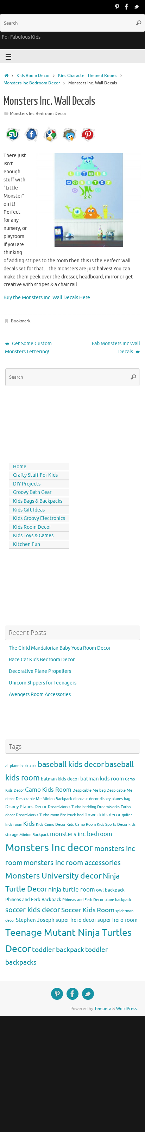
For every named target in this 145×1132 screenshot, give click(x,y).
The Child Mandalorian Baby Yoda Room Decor (60, 648)
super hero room (117, 920)
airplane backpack (21, 766)
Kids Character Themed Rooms (87, 75)
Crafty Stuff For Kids (35, 475)
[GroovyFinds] (117, 7)
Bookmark (20, 321)
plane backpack (118, 900)
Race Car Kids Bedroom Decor (42, 660)
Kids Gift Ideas (29, 510)
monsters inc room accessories (72, 862)
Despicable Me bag (89, 790)
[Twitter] (136, 7)
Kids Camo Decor (50, 824)
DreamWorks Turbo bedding (72, 807)
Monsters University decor (53, 876)
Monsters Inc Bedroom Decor (32, 83)
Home (19, 467)
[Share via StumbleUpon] (13, 141)
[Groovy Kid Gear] (127, 7)
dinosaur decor (86, 799)
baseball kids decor (71, 764)
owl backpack (110, 890)
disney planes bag (115, 799)
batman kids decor (60, 779)
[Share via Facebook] (31, 141)
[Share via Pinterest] (88, 141)
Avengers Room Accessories (40, 694)
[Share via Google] (50, 141)
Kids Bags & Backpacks (37, 501)
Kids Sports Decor (112, 824)
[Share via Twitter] (69, 141)
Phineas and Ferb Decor (82, 900)
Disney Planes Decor (26, 807)
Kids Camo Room (81, 824)
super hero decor (76, 920)
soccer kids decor (32, 909)
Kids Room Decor (33, 75)
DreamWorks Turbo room (37, 815)
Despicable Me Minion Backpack (44, 799)
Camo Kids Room (48, 789)
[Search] (138, 23)
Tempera (102, 1008)
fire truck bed (71, 815)
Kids (29, 824)
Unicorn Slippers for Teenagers (42, 683)
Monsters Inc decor (49, 847)
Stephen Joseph (35, 920)
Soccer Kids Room (87, 910)
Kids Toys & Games (33, 536)
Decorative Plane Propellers (40, 671)
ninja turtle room (71, 889)
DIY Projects (26, 484)
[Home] (7, 75)
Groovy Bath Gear (32, 492)
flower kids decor (102, 815)
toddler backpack (58, 949)
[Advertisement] (37, 423)
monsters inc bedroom (81, 834)
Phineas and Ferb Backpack (33, 899)
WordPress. (127, 1008)
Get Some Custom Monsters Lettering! (28, 348)
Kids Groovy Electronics (39, 518)
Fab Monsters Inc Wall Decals (116, 348)
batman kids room (102, 778)
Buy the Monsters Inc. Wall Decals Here (47, 298)
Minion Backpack (34, 834)
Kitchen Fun (26, 544)
